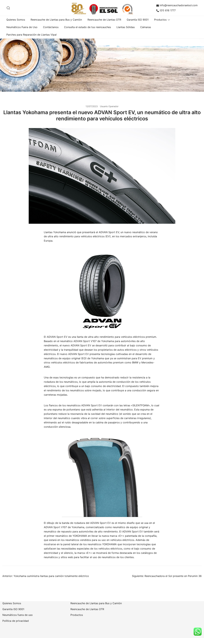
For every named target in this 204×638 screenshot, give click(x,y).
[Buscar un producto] (8, 8)
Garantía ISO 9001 (138, 19)
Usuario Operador (109, 106)
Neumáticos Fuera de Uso (21, 27)
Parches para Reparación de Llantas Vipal (31, 34)
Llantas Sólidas (126, 27)
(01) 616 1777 (168, 10)
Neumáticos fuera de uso (17, 614)
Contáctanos (50, 27)
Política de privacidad (15, 620)
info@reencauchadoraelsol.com (179, 5)
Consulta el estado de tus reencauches (87, 27)
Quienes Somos (15, 19)
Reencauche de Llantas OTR (104, 19)
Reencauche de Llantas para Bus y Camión (56, 19)
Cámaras (145, 27)
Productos (160, 19)
